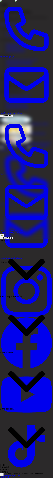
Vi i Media (18, 233)
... (2, 474)
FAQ (10, 233)
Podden (4, 233)
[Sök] (1, 115)
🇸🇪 (2, 235)
